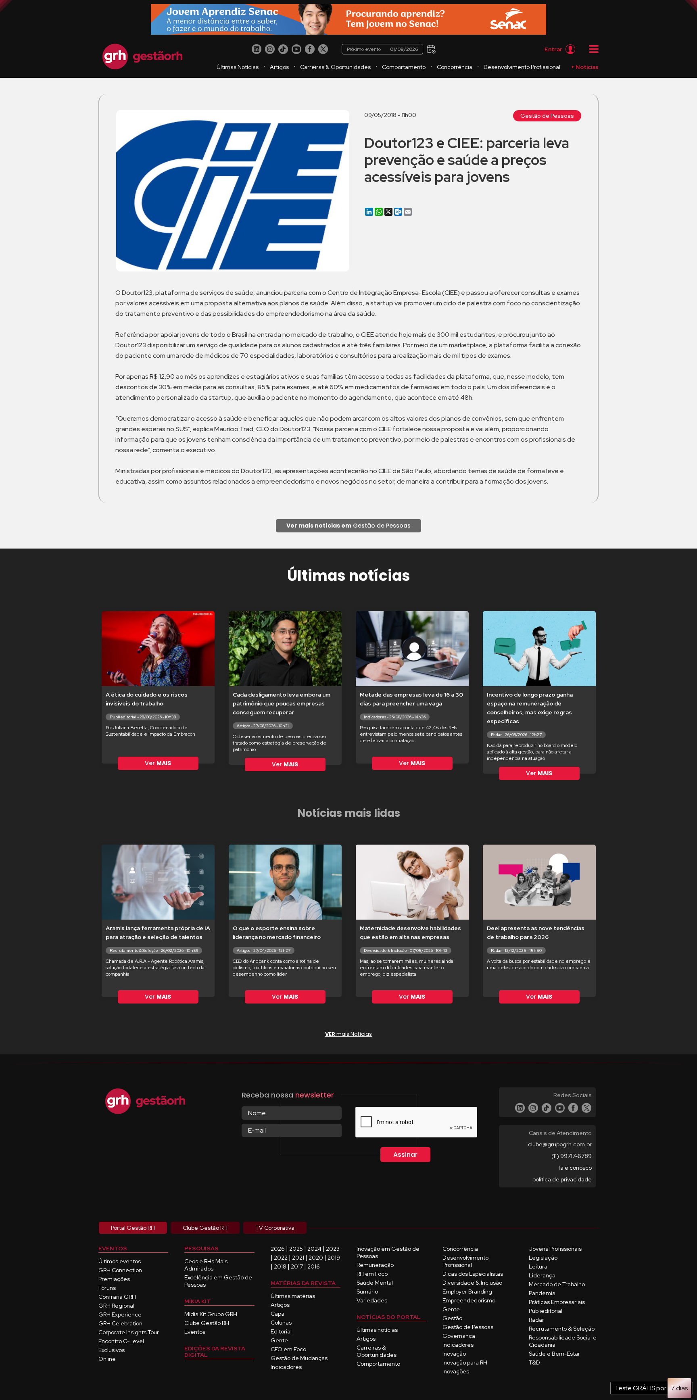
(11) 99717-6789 (571, 1156)
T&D (534, 1362)
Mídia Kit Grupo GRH (210, 1314)
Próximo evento (382, 49)
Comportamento (404, 67)
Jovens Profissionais (555, 1248)
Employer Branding (467, 1291)
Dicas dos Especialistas (472, 1273)
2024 (314, 1248)
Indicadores (286, 1367)
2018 (280, 1266)
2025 (296, 1248)
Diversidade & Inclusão (472, 1282)
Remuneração (375, 1265)
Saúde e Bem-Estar (554, 1353)
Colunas (281, 1322)
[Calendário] (430, 48)
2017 (297, 1266)
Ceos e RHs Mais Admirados (205, 1265)
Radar (536, 1319)
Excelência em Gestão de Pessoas (218, 1281)
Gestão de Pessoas (547, 115)
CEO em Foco (288, 1349)
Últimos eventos (119, 1261)
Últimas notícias (377, 1329)
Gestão (452, 1318)
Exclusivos (111, 1350)
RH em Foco (372, 1273)
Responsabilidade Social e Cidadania (563, 1341)
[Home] (142, 56)
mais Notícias (348, 1034)
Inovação (454, 1353)
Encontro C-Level (121, 1341)
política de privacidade (562, 1179)
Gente (279, 1340)
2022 (281, 1257)
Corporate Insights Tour (128, 1332)
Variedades (372, 1300)
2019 (334, 1257)
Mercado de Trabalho (557, 1284)
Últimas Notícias (238, 67)
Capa (277, 1313)
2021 (298, 1257)
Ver (158, 763)
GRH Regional (116, 1305)
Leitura (538, 1266)
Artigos (279, 67)
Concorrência (454, 67)
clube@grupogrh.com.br (560, 1144)
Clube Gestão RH (206, 1323)
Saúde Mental (375, 1282)
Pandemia (542, 1293)
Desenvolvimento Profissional (522, 67)
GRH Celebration (120, 1323)
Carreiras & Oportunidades (335, 67)
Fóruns (107, 1288)
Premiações (114, 1279)
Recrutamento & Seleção (562, 1328)
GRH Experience (120, 1314)
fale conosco (575, 1167)
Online (107, 1358)
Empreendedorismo (468, 1300)
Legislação (543, 1257)
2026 (278, 1248)
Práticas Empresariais (557, 1302)
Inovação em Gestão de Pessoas (388, 1252)
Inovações (455, 1371)
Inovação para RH (464, 1362)
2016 (313, 1266)
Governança (458, 1335)
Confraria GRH (117, 1296)
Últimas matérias (293, 1296)
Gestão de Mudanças (299, 1358)
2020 (316, 1257)
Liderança (542, 1275)
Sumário (367, 1291)
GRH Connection (120, 1270)
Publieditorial (545, 1310)
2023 (333, 1248)
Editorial (281, 1331)
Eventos (194, 1331)
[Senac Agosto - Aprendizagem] (348, 19)
